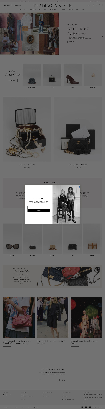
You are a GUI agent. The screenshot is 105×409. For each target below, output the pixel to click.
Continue (38, 210)
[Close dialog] (79, 187)
